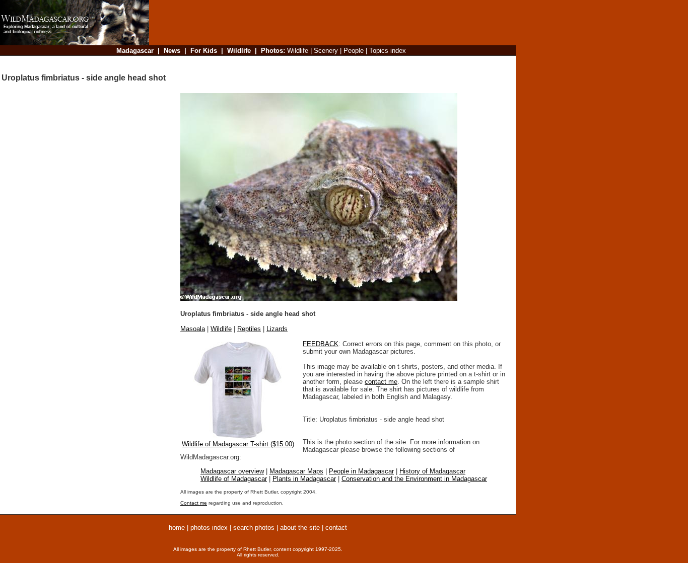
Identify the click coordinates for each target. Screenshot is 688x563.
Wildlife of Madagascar (233, 478)
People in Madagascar (361, 471)
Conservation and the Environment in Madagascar (414, 478)
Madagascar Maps (296, 471)
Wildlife (221, 329)
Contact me (193, 503)
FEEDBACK (320, 344)
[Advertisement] (329, 62)
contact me (381, 381)
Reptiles (249, 329)
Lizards (277, 329)
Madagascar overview (232, 471)
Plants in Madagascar (304, 478)
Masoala (192, 329)
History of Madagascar (432, 471)
